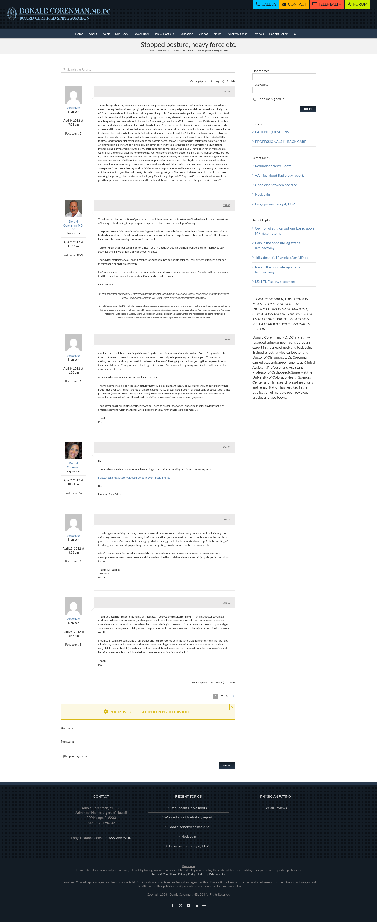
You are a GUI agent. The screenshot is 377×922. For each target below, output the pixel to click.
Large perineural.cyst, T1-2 (275, 204)
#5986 (226, 91)
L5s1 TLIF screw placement (275, 281)
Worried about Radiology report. (279, 175)
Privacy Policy (187, 874)
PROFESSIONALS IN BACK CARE (280, 141)
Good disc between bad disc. (276, 185)
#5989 (226, 339)
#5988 (226, 205)
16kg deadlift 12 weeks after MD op (281, 257)
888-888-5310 (120, 838)
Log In (226, 765)
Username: (67, 728)
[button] (295, 33)
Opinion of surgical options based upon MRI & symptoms (284, 230)
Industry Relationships (212, 874)
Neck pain (262, 194)
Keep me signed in (75, 756)
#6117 (226, 602)
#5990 (226, 447)
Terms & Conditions (164, 874)
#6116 (226, 519)
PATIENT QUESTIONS (272, 132)
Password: (67, 741)
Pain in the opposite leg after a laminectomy (277, 245)
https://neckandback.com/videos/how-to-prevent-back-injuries (134, 477)
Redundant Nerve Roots (273, 166)
